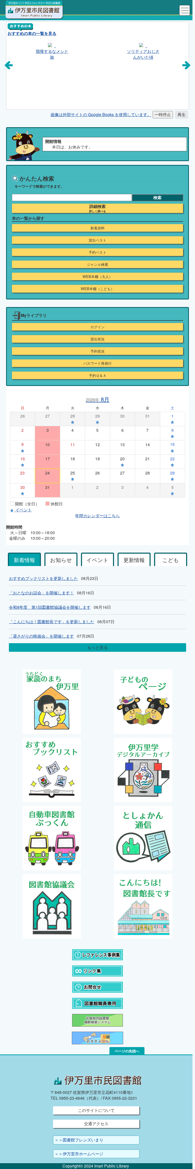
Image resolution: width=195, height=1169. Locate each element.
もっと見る (97, 647)
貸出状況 (97, 338)
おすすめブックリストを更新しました (43, 578)
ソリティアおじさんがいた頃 (52, 54)
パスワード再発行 (97, 363)
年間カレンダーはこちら (97, 515)
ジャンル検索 (97, 264)
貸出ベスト (97, 240)
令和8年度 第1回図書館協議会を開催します (50, 607)
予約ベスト (97, 252)
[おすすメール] (97, 1037)
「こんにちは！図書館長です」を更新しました (51, 621)
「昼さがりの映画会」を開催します (41, 636)
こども (170, 560)
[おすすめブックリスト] (52, 769)
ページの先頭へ (127, 1050)
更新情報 (134, 560)
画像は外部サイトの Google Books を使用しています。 (101, 114)
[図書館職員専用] (97, 1003)
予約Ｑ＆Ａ (97, 375)
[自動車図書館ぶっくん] (52, 837)
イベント (97, 560)
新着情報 (24, 560)
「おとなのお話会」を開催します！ (41, 593)
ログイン (97, 326)
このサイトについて (96, 1110)
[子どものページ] (143, 701)
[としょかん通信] (143, 837)
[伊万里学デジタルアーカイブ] (143, 769)
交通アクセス (96, 1124)
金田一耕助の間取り (143, 54)
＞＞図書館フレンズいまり (79, 1140)
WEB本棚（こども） (97, 288)
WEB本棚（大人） (97, 276)
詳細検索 (97, 206)
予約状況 (97, 351)
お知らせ (61, 560)
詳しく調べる (97, 211)
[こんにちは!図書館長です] (143, 905)
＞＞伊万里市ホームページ (79, 1154)
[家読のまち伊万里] (52, 701)
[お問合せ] (97, 986)
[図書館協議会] (52, 905)
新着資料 (97, 227)
